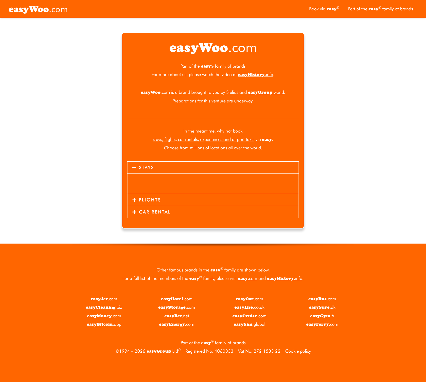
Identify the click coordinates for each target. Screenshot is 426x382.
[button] (213, 167)
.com (247, 278)
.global (249, 324)
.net (176, 315)
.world (266, 92)
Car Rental (155, 211)
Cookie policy (298, 351)
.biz (104, 307)
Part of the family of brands (380, 8)
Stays (146, 167)
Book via (324, 8)
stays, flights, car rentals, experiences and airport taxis (203, 139)
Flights (150, 199)
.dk (322, 307)
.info (255, 74)
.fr (322, 315)
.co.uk (249, 307)
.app (104, 324)
